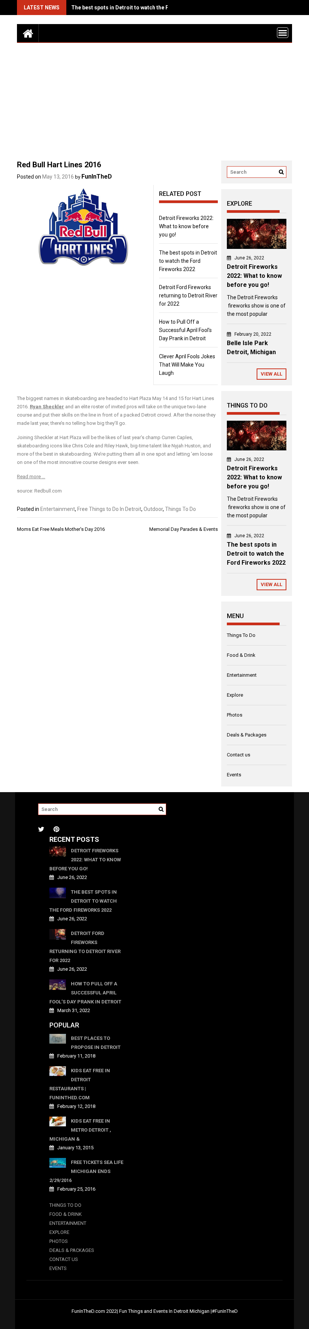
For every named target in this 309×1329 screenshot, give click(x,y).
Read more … (31, 476)
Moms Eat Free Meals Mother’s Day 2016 (61, 529)
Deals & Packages (246, 735)
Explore (235, 695)
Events (234, 774)
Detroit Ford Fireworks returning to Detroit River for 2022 (188, 295)
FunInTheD (96, 176)
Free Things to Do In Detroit (109, 509)
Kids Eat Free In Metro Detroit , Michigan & (80, 1130)
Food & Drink (241, 655)
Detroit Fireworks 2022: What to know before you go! (186, 226)
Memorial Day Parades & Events (183, 529)
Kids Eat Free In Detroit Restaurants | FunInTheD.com (79, 1084)
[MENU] (282, 32)
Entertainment (57, 509)
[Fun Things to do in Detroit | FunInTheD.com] (28, 33)
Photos (234, 715)
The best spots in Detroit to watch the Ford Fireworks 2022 (144, 8)
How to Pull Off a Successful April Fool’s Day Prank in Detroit (185, 330)
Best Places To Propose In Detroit (96, 1042)
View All (271, 374)
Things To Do (180, 509)
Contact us (238, 755)
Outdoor (153, 509)
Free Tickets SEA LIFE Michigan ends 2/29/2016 (86, 1171)
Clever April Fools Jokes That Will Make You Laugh (187, 364)
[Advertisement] (154, 99)
